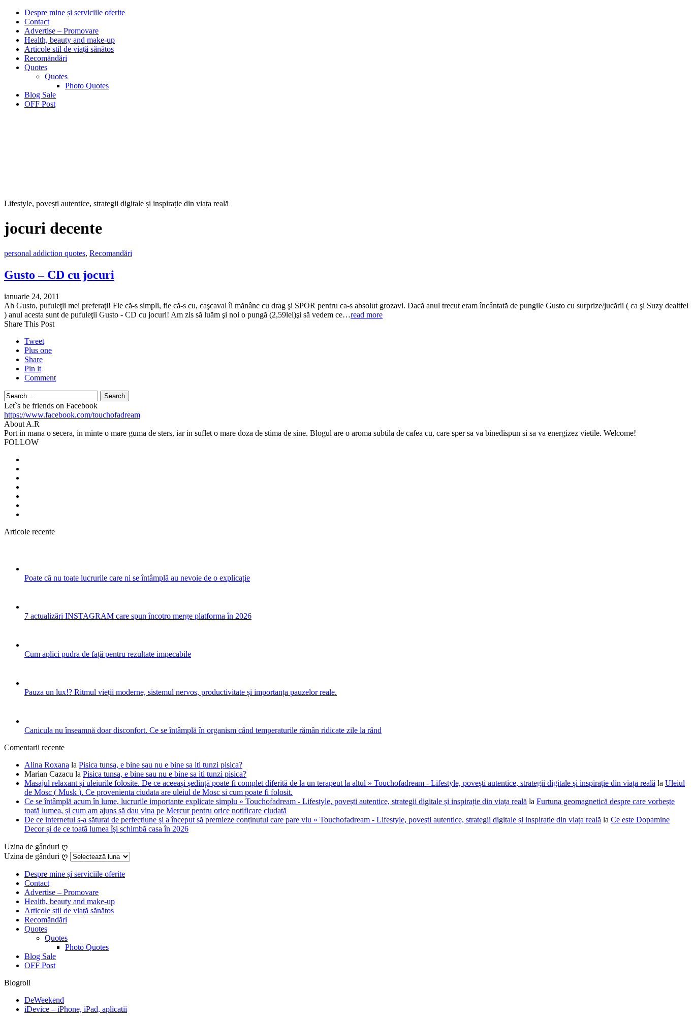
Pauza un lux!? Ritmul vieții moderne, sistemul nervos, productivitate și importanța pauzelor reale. (180, 692)
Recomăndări (45, 58)
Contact (36, 21)
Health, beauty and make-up (69, 40)
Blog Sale (40, 94)
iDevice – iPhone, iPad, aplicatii (75, 1009)
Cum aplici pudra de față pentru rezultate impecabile (107, 654)
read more (367, 314)
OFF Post (39, 104)
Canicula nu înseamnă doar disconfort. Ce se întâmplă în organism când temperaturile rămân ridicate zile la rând (203, 730)
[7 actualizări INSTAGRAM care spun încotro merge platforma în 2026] (37, 606)
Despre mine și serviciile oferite (74, 12)
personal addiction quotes (44, 253)
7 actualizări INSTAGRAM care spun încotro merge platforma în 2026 (137, 616)
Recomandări (110, 253)
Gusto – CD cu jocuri (59, 274)
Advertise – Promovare (61, 30)
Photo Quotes (87, 85)
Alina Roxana (46, 764)
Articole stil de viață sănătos (69, 49)
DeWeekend (44, 1000)
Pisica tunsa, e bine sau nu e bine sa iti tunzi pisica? (160, 764)
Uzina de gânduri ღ (36, 856)
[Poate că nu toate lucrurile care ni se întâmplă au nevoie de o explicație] (37, 568)
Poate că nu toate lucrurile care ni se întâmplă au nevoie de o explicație (137, 577)
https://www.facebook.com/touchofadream (72, 414)
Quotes (35, 67)
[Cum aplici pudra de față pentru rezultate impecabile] (37, 645)
